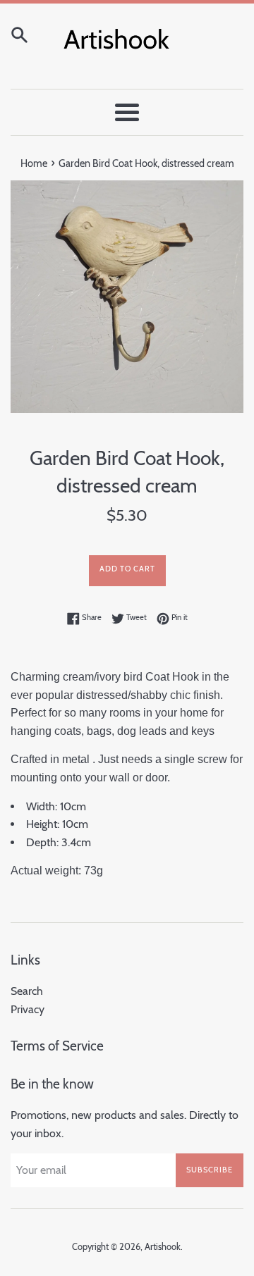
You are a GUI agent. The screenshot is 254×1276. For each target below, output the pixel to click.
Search (27, 991)
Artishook (163, 1246)
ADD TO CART (127, 569)
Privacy (27, 1009)
